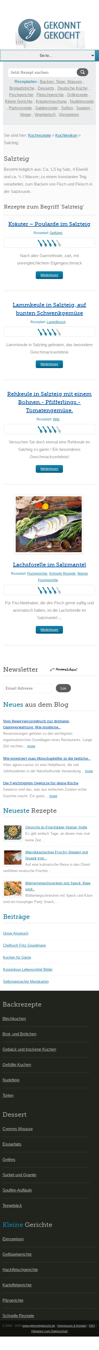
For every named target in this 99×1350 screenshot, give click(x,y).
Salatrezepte (46, 108)
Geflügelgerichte (17, 1254)
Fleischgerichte (50, 94)
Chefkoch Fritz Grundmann (24, 945)
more (31, 746)
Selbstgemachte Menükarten (26, 981)
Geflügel (56, 233)
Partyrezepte (20, 108)
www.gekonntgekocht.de (38, 1325)
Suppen (83, 108)
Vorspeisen (69, 114)
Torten (7, 1095)
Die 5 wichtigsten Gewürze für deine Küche (40, 783)
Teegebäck (12, 1205)
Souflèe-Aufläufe (17, 1190)
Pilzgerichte (12, 1300)
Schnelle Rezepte (62, 574)
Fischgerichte (21, 94)
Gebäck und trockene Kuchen (29, 1049)
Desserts (46, 88)
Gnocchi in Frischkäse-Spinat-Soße (56, 827)
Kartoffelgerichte (17, 1285)
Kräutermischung (51, 101)
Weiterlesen (49, 275)
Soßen (67, 108)
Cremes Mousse (17, 1128)
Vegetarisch (45, 114)
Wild (56, 419)
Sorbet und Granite (19, 1174)
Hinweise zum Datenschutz (49, 1331)
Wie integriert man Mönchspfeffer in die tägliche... (46, 758)
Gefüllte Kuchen (16, 1064)
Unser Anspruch (15, 933)
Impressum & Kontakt (71, 1325)
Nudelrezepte (82, 101)
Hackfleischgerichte (20, 1269)
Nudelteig (10, 1080)
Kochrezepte (39, 135)
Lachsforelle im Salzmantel (49, 565)
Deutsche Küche (72, 88)
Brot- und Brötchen (19, 1034)
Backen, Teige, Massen (61, 81)
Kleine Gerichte (18, 101)
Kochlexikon (66, 135)
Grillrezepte (77, 94)
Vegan (25, 114)
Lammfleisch (56, 322)
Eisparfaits (11, 1144)
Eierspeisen (13, 1239)
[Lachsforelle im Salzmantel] (48, 524)
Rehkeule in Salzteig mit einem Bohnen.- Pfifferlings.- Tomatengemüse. (49, 402)
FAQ (92, 1325)
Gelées (8, 1159)
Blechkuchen (14, 1018)
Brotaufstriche (21, 88)
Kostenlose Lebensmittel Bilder (28, 969)
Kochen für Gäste (17, 957)
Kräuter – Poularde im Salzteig (49, 224)
